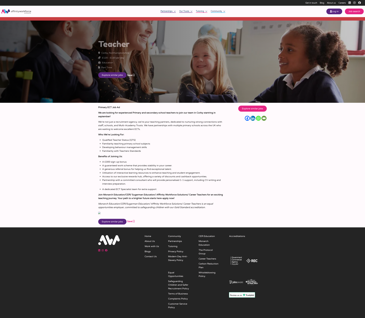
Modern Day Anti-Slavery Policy (178, 258)
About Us (150, 241)
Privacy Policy (175, 251)
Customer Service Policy (177, 305)
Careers (342, 3)
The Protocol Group (206, 252)
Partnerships (167, 11)
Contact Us (151, 256)
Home (148, 236)
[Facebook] (247, 118)
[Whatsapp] (258, 118)
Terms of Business (178, 293)
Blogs (148, 251)
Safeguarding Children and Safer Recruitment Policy (178, 285)
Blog (322, 3)
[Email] (263, 118)
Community (217, 11)
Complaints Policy (178, 298)
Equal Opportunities (175, 274)
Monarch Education (204, 243)
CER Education (207, 236)
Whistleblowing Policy (207, 274)
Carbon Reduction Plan (208, 265)
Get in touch (311, 3)
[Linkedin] (252, 118)
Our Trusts (184, 11)
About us (331, 3)
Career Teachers (207, 258)
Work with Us (152, 246)
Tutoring (200, 11)
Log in (335, 11)
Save (130, 75)
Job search (354, 11)
